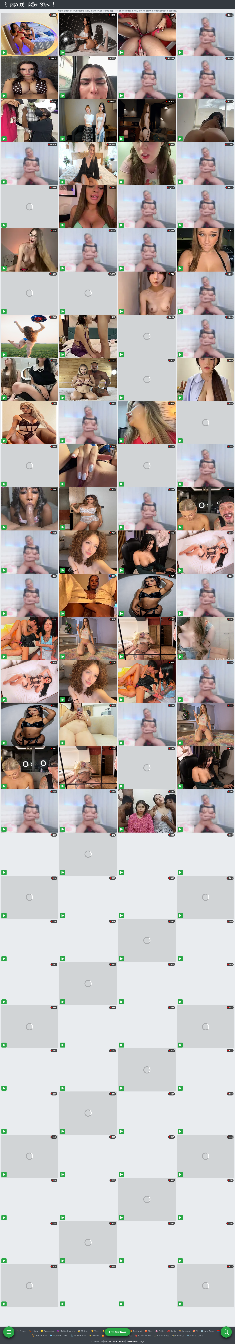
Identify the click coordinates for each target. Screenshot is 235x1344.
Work (115, 1341)
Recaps (122, 1341)
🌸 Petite (159, 1331)
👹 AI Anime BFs (143, 1335)
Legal (142, 1341)
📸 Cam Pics (178, 1335)
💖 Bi (195, 1331)
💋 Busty (171, 1331)
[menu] (8, 1332)
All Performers (132, 1341)
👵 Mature (83, 1331)
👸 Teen (95, 1331)
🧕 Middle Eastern (66, 1331)
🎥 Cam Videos (161, 1335)
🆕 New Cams (207, 1331)
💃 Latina (33, 1331)
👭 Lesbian (184, 1331)
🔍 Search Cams (195, 1335)
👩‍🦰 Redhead (136, 1331)
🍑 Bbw (148, 1331)
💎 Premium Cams (58, 1335)
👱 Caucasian (47, 1331)
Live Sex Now (117, 1332)
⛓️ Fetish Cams (78, 1335)
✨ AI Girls (94, 1335)
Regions (107, 1341)
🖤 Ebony (21, 1331)
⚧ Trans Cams (39, 1335)
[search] (226, 1332)
